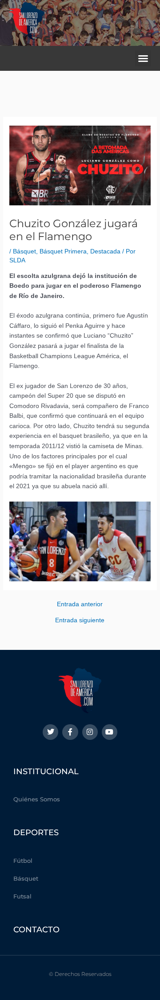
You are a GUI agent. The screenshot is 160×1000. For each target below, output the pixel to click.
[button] (143, 58)
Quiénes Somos (36, 799)
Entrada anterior (80, 604)
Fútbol (22, 860)
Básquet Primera (63, 251)
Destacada (105, 251)
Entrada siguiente (79, 620)
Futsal (22, 896)
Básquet (24, 251)
